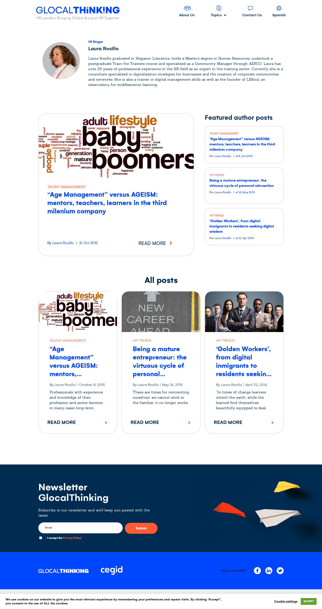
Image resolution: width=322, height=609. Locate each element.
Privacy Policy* (72, 538)
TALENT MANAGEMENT (66, 187)
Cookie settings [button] (285, 601)
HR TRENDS (216, 175)
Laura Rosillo (63, 243)
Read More (61, 422)
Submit (141, 528)
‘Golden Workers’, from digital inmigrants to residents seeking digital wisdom (241, 226)
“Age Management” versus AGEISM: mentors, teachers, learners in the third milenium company (107, 203)
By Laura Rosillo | (64, 385)
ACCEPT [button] (308, 601)
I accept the (63, 538)
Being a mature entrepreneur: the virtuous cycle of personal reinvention (160, 365)
